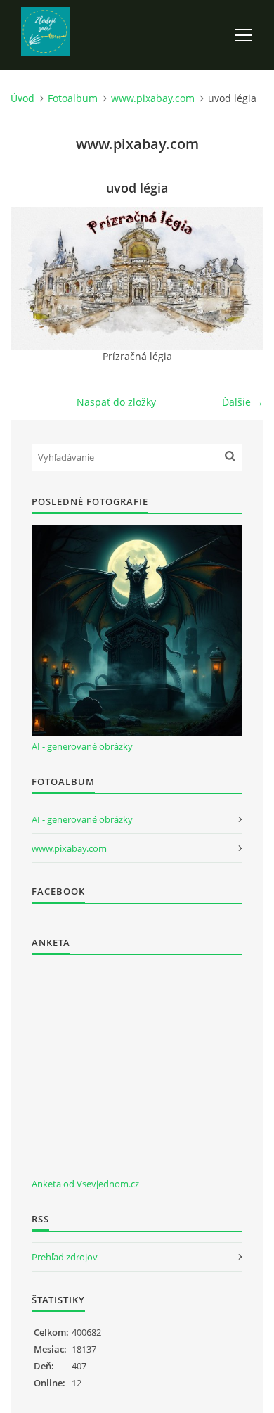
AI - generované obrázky (82, 746)
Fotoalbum (73, 98)
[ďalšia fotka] (240, 278)
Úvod (22, 98)
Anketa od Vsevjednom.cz (85, 1183)
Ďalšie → (242, 402)
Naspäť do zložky (116, 402)
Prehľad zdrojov (65, 1257)
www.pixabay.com (153, 98)
